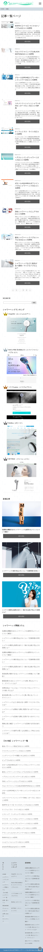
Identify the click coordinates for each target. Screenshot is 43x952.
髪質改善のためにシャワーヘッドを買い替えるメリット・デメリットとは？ (20, 682)
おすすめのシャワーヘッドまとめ (21, 950)
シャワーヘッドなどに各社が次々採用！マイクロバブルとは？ (26, 265)
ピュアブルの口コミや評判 (11, 760)
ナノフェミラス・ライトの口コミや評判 (15, 809)
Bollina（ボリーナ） (16, 902)
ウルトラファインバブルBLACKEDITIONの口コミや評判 (21, 786)
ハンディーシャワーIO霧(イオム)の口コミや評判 (18, 755)
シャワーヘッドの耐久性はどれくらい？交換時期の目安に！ (21, 571)
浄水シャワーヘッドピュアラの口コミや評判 (17, 781)
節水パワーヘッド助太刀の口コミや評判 (15, 746)
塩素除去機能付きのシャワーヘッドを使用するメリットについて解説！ (21, 632)
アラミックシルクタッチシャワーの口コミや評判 (18, 833)
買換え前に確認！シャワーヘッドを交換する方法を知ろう (21, 725)
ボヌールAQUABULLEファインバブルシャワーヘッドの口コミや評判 (27, 185)
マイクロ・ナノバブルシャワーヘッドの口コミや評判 (20, 819)
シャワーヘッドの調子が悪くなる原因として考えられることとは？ (21, 732)
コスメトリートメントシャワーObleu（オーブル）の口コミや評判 (27, 106)
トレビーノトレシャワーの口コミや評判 (15, 842)
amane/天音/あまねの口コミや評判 (13, 847)
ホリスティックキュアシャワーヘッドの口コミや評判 (20, 823)
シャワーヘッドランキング (5, 879)
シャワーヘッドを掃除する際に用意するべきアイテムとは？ (21, 710)
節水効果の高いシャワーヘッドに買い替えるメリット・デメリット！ (21, 696)
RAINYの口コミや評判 (9, 837)
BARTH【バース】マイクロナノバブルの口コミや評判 (20, 805)
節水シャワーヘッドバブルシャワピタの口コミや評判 (20, 772)
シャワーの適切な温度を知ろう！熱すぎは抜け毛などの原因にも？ (21, 646)
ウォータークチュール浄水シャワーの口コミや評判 (19, 828)
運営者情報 (5, 905)
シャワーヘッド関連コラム (5, 887)
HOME (4, 874)
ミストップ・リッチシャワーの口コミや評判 (17, 814)
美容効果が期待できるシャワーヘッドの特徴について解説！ (21, 675)
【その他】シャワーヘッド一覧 (5, 895)
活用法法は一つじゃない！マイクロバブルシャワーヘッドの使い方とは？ (21, 689)
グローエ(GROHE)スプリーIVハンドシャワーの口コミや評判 (21, 792)
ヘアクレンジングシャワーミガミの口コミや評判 (18, 776)
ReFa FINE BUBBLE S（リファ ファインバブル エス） (16, 885)
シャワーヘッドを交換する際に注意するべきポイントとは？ (21, 718)
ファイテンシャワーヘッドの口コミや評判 (16, 751)
